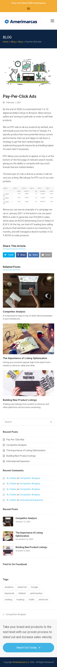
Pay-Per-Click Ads (15, 439)
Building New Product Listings (20, 400)
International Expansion (18, 461)
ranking (8, 599)
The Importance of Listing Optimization (25, 358)
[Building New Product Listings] (28, 383)
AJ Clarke (11, 478)
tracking (20, 599)
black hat (22, 587)
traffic (32, 599)
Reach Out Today (27, 647)
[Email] (28, 9)
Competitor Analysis (14, 311)
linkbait (22, 593)
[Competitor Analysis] (28, 290)
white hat (43, 599)
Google (34, 587)
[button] (52, 21)
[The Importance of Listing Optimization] (28, 338)
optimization (36, 593)
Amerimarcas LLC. (21, 662)
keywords (9, 593)
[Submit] (51, 421)
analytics (9, 587)
